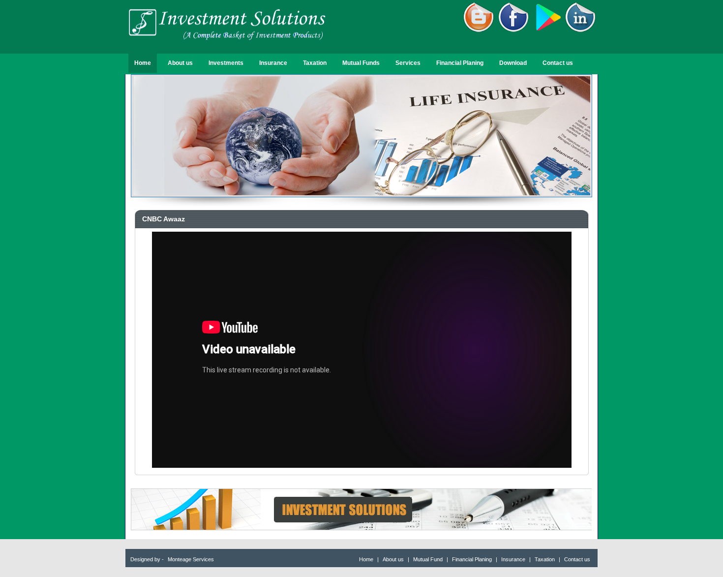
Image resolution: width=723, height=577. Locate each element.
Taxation (315, 63)
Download (513, 63)
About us (180, 63)
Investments (226, 63)
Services (408, 63)
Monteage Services (191, 559)
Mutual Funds (361, 63)
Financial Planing (459, 63)
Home (142, 63)
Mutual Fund (428, 559)
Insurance (273, 63)
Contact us (557, 63)
